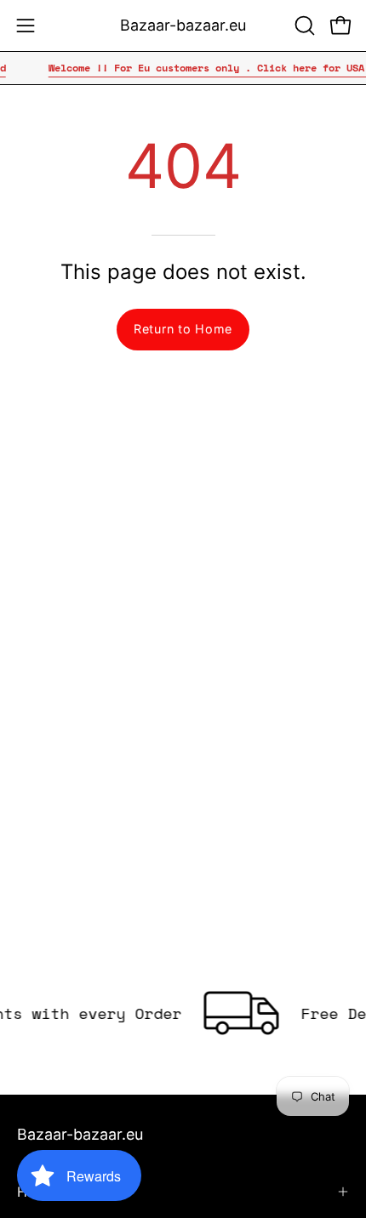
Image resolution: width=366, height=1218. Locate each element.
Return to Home (183, 329)
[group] (183, 68)
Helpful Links (58, 1191)
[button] (303, 25)
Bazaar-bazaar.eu (183, 25)
